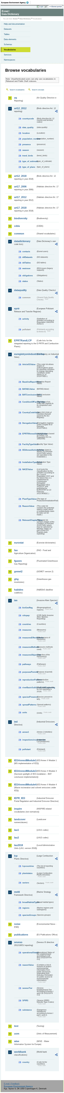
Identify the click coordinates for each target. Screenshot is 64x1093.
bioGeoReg (27, 608)
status (25, 281)
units (24, 712)
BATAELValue (28, 389)
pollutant (26, 749)
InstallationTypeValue (29, 462)
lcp (16, 856)
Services (7, 55)
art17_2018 (20, 208)
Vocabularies (10, 50)
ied (16, 721)
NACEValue (27, 469)
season (25, 150)
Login (41, 6)
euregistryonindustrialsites (25, 354)
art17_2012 (20, 197)
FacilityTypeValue (29, 444)
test (16, 1026)
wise (16, 1041)
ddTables (26, 263)
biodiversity (20, 218)
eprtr (16, 308)
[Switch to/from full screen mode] (46, 6)
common (19, 233)
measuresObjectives (29, 655)
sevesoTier (27, 988)
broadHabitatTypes (29, 902)
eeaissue (26, 268)
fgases (18, 561)
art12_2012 (20, 108)
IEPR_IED (19, 798)
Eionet (15, 19)
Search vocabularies (17, 90)
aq (15, 97)
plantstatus (27, 873)
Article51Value (28, 364)
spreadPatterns (29, 705)
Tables (7, 34)
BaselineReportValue (29, 382)
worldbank (20, 1052)
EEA (15, 2)
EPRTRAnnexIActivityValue (29, 434)
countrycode (28, 119)
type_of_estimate (29, 161)
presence (26, 144)
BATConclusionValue (29, 395)
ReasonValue (28, 506)
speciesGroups (29, 915)
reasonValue (28, 965)
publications (21, 934)
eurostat (19, 542)
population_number (29, 139)
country (25, 1062)
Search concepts (38, 90)
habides (18, 589)
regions (25, 908)
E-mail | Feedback (11, 1084)
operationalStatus (29, 952)
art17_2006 (20, 186)
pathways (26, 664)
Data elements (10, 39)
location (26, 133)
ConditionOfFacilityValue (29, 402)
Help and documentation (14, 24)
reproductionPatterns (29, 680)
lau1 (16, 830)
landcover (19, 819)
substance (27, 1010)
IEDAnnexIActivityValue (29, 450)
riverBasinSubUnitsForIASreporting (29, 687)
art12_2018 (20, 176)
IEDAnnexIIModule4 (25, 784)
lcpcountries (28, 866)
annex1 (25, 732)
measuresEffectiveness (29, 638)
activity (25, 319)
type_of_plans (28, 167)
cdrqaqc (26, 615)
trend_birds (27, 156)
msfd (17, 892)
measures (26, 630)
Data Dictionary (25, 19)
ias (15, 600)
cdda (17, 226)
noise (17, 924)
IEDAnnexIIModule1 (25, 760)
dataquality (20, 290)
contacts (26, 251)
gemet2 (18, 571)
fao (16, 550)
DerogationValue (29, 423)
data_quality (27, 127)
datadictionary (22, 241)
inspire (18, 809)
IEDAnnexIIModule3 (25, 771)
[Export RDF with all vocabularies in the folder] (56, 111)
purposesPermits (29, 672)
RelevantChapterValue (29, 520)
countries (26, 624)
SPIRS (25, 1000)
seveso (18, 942)
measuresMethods (29, 647)
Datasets (8, 29)
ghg (16, 579)
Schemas (8, 44)
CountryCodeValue (29, 412)
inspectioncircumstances (29, 740)
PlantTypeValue (29, 499)
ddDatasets (27, 257)
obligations (27, 275)
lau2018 (18, 845)
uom (16, 1033)
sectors (25, 883)
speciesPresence (29, 697)
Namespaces (9, 60)
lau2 (16, 837)
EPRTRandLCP (23, 340)
